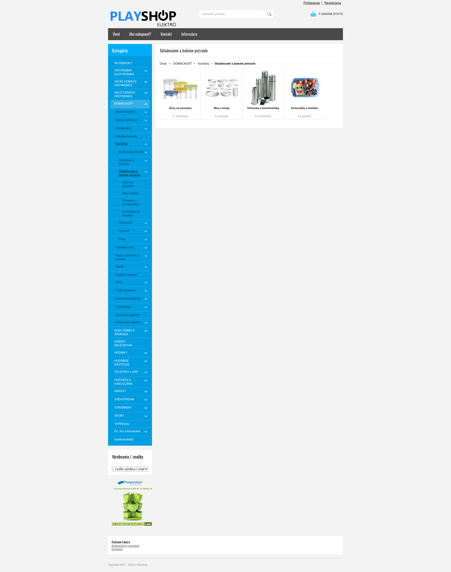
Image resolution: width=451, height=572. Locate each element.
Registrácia (332, 3)
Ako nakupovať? (140, 34)
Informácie (189, 34)
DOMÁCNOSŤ (182, 63)
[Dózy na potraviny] (180, 87)
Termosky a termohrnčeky (263, 108)
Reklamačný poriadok (126, 546)
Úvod (116, 34)
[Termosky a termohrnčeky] (263, 87)
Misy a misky (221, 108)
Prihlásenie (311, 3)
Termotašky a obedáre (304, 108)
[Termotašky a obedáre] (304, 87)
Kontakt (166, 34)
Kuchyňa (203, 63)
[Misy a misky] (221, 87)
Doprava (117, 549)
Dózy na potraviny (180, 108)
